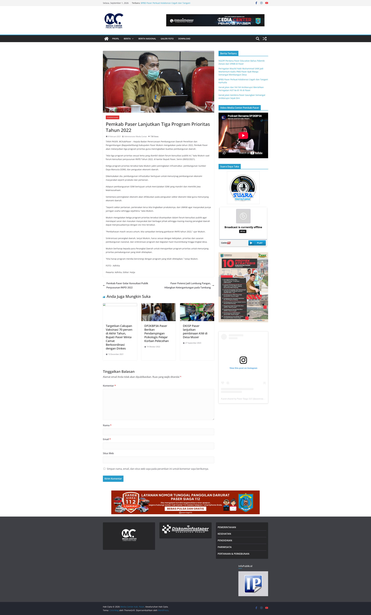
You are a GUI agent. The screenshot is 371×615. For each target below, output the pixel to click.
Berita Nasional (147, 38)
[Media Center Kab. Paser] (106, 38)
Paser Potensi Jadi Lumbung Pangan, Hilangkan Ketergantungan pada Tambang (187, 285)
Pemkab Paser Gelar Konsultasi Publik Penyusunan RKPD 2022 (127, 285)
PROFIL (115, 38)
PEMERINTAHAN (227, 527)
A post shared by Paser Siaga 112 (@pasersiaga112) (245, 399)
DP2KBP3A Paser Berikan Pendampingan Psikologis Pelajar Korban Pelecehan (156, 333)
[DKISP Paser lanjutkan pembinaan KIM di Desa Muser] (197, 305)
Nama (107, 425)
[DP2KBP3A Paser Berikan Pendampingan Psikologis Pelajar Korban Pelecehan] (158, 305)
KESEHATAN (224, 533)
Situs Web (108, 453)
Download (184, 38)
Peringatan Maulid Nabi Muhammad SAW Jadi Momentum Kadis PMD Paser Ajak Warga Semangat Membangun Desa (241, 71)
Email (107, 439)
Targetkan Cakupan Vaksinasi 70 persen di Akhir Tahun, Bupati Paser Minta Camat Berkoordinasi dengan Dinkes (119, 337)
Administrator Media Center (135, 136)
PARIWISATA (225, 547)
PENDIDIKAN (225, 540)
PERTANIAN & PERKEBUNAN (233, 553)
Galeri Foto (167, 38)
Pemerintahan (112, 117)
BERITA (127, 38)
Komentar (109, 385)
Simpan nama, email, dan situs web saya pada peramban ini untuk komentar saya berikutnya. (158, 468)
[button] (132, 39)
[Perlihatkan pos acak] (264, 38)
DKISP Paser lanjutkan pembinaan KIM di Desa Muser (195, 331)
